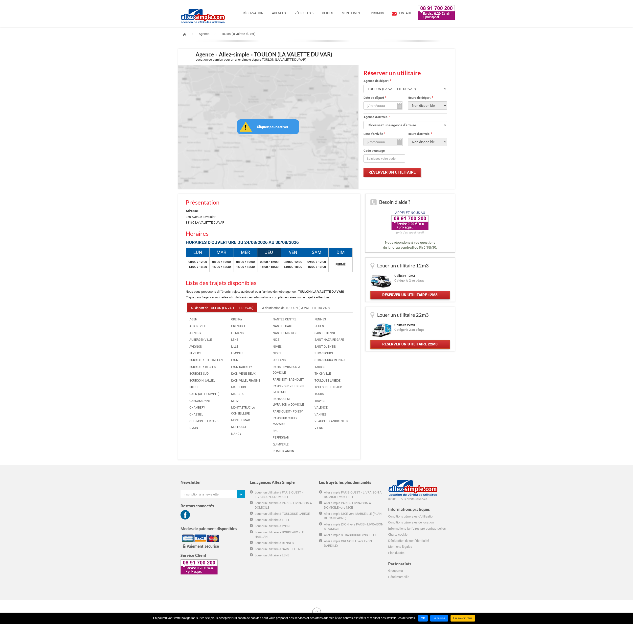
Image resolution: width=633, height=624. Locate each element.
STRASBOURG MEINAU (330, 360)
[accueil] (202, 6)
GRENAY (236, 319)
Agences (279, 13)
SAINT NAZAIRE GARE (329, 339)
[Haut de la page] (316, 612)
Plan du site (396, 553)
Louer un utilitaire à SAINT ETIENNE (279, 549)
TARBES (320, 367)
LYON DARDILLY (241, 367)
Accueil (184, 34)
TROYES (320, 401)
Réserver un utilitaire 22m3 (410, 344)
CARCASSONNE (200, 401)
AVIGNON (195, 346)
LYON (234, 360)
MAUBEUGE (239, 387)
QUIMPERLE (281, 444)
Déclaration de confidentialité (408, 541)
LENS (234, 339)
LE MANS (237, 333)
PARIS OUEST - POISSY (288, 411)
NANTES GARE (283, 326)
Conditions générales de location (411, 522)
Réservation (253, 13)
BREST (193, 387)
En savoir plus (462, 618)
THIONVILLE (323, 373)
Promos (377, 13)
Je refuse (439, 618)
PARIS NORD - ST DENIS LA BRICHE (288, 389)
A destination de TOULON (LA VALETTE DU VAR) (296, 308)
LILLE (234, 346)
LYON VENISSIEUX (243, 373)
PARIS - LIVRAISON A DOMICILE (286, 369)
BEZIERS (195, 353)
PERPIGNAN (281, 437)
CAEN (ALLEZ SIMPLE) (204, 394)
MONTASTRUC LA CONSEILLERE (243, 410)
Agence (204, 34)
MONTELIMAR (240, 420)
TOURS (319, 394)
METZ (235, 401)
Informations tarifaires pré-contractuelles (417, 528)
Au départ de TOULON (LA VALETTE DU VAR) (222, 308)
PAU (275, 431)
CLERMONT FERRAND (204, 421)
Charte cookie (397, 534)
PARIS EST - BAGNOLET (288, 379)
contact (405, 13)
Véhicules (302, 13)
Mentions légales (400, 546)
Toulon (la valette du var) (238, 34)
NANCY (236, 434)
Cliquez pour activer (272, 127)
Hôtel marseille (398, 577)
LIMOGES (237, 353)
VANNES (320, 414)
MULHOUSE (239, 427)
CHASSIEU (196, 414)
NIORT (277, 353)
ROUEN (319, 326)
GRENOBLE (238, 326)
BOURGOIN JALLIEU (202, 380)
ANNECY (195, 333)
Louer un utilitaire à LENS (272, 555)
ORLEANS (279, 360)
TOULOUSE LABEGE (327, 380)
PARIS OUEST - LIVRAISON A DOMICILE (288, 401)
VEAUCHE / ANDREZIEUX (332, 421)
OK (423, 618)
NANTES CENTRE (284, 319)
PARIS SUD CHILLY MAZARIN (285, 421)
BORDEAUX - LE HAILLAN (206, 360)
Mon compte (352, 13)
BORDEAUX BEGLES (202, 367)
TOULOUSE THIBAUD (328, 387)
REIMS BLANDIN (283, 451)
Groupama (395, 570)
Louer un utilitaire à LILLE (272, 520)
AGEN (193, 319)
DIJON (193, 428)
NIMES (277, 346)
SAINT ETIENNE (325, 333)
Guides (327, 13)
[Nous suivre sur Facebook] (185, 515)
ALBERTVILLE (198, 326)
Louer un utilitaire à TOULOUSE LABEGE (282, 514)
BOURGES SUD (199, 373)
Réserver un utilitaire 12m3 (410, 295)
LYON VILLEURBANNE (245, 380)
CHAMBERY (197, 407)
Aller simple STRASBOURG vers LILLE (350, 535)
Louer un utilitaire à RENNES (274, 543)
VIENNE (320, 428)
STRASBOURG (324, 353)
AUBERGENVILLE (200, 339)
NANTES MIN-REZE (285, 333)
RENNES (320, 319)
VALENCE (321, 407)
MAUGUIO (237, 394)
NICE (276, 339)
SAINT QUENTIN (325, 346)
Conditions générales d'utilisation (411, 516)
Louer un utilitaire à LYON (272, 526)
